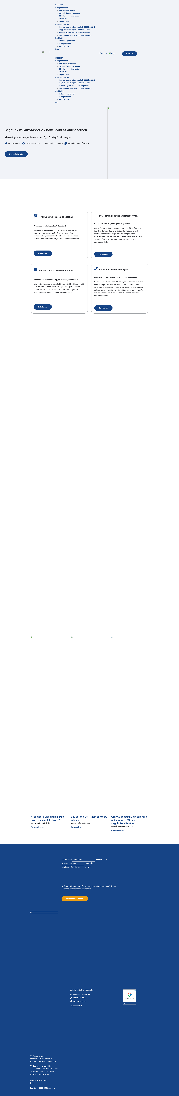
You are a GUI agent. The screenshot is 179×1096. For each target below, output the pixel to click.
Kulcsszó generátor (67, 41)
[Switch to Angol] (112, 53)
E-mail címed (90, 863)
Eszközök (59, 38)
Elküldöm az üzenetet (74, 899)
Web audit (63, 19)
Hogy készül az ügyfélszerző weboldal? (74, 30)
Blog (57, 49)
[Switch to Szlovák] (103, 53)
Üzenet (88, 867)
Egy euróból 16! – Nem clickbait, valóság (75, 35)
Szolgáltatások (61, 8)
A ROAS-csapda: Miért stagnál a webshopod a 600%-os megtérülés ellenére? (129, 820)
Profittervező (64, 46)
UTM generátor (65, 43)
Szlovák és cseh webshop (69, 13)
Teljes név (67, 859)
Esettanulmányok (62, 24)
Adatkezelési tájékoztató (38, 1080)
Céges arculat (64, 21)
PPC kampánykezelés (67, 10)
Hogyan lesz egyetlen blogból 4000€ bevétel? (77, 27)
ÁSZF (32, 1083)
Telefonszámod (102, 859)
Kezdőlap (59, 5)
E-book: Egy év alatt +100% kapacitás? (74, 32)
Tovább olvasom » (38, 827)
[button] (73, 53)
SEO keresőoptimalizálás (69, 16)
